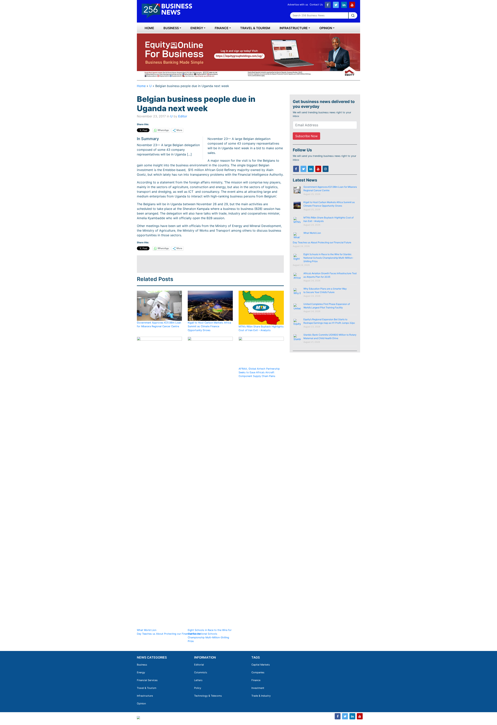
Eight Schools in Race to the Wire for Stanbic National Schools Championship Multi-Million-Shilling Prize (210, 636)
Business (171, 28)
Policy (197, 688)
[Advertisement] (207, 264)
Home (149, 28)
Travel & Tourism (255, 28)
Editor (182, 116)
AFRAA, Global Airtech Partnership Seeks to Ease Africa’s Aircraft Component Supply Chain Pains (259, 372)
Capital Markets (260, 664)
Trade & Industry (261, 695)
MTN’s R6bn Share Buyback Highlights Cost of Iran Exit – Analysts (261, 328)
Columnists (200, 672)
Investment (257, 688)
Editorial (199, 664)
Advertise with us (298, 4)
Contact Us (316, 4)
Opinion (325, 28)
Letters (198, 680)
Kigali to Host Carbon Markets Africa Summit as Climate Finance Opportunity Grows (209, 326)
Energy (196, 28)
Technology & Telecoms (208, 695)
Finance (222, 28)
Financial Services (147, 680)
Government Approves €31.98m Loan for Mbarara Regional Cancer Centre (159, 324)
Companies (257, 672)
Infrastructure (294, 28)
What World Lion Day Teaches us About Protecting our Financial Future (169, 632)
